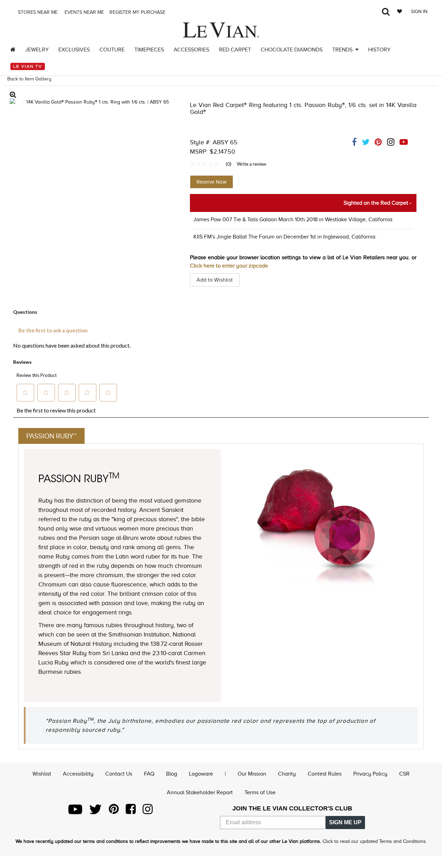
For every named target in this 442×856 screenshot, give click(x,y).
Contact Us (118, 774)
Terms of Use (260, 792)
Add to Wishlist (214, 280)
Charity (287, 774)
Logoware (201, 774)
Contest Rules (325, 774)
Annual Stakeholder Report (200, 792)
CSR (404, 774)
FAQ (149, 774)
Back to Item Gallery (29, 78)
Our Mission (252, 774)
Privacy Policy (370, 774)
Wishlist (41, 774)
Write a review (251, 164)
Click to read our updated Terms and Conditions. (375, 841)
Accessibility (78, 774)
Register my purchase (138, 12)
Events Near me (83, 12)
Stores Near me (37, 12)
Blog (171, 774)
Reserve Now (211, 182)
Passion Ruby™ (51, 436)
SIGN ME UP (345, 822)
